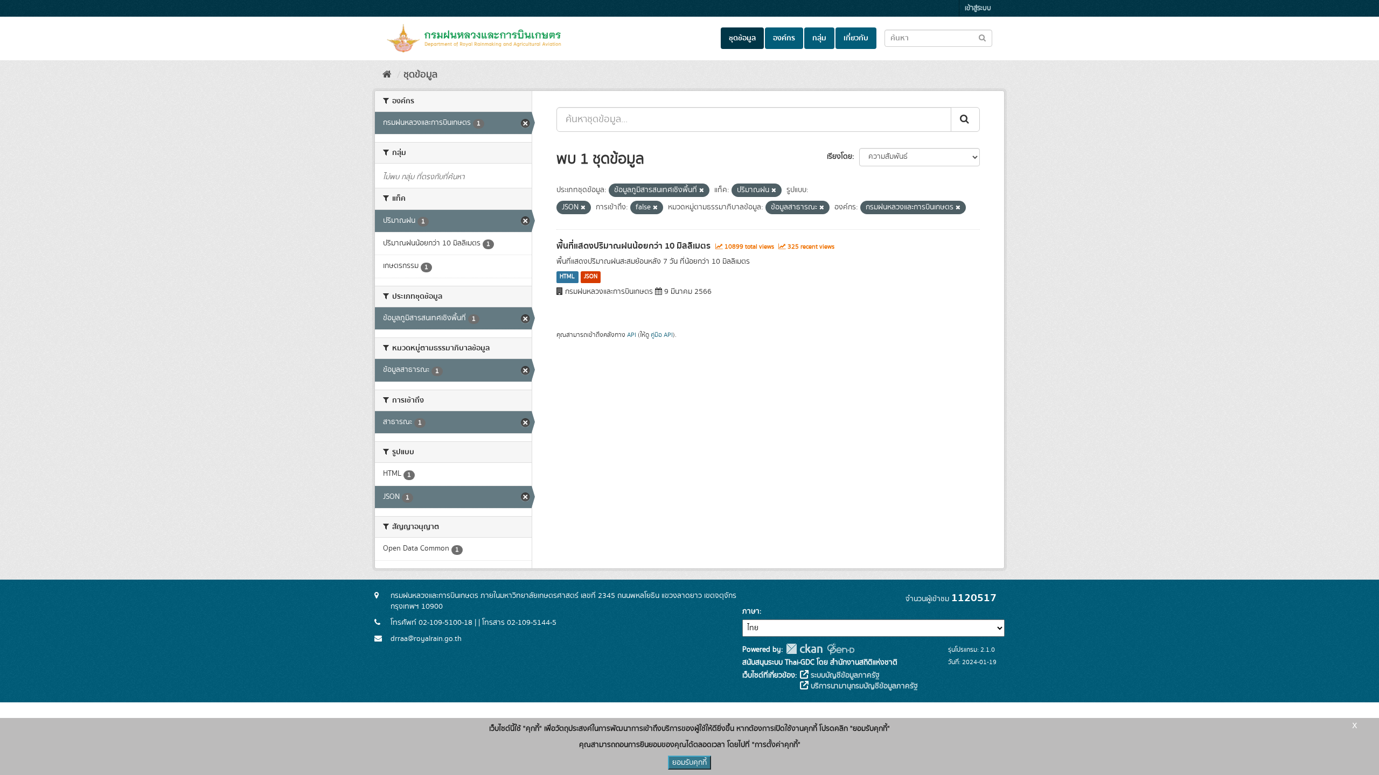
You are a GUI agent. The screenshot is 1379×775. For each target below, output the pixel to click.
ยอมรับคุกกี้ (689, 762)
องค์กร (784, 38)
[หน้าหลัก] (387, 75)
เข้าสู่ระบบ (978, 8)
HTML (567, 277)
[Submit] (965, 119)
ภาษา (751, 611)
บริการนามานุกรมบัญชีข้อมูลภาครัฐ (863, 686)
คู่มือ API (662, 335)
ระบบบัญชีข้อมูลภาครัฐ (844, 675)
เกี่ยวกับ (856, 38)
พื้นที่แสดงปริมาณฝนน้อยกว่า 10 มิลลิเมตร (633, 246)
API (631, 335)
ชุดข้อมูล (742, 38)
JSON (590, 277)
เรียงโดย (839, 156)
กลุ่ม (819, 38)
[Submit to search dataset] (982, 37)
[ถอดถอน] (701, 190)
